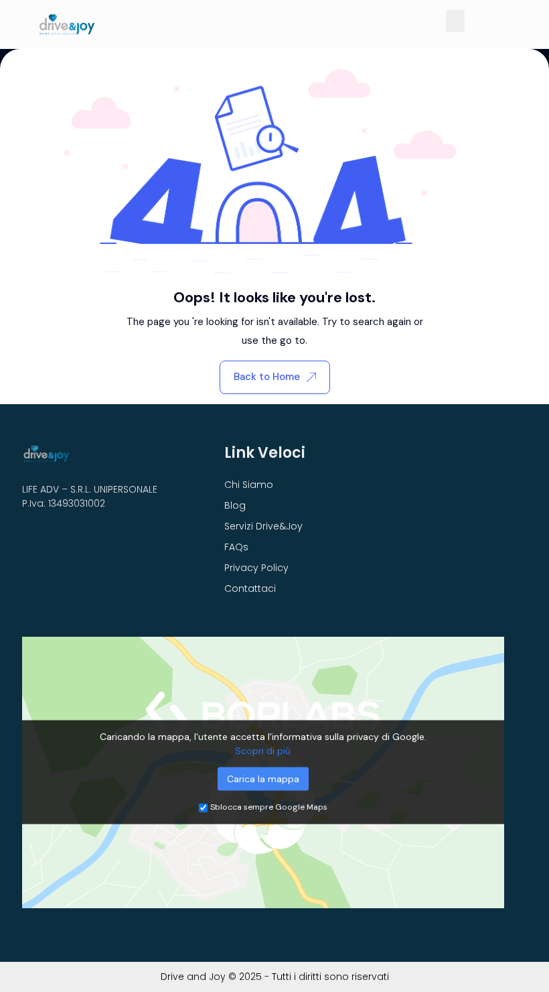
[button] (455, 21)
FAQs (236, 547)
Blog (235, 505)
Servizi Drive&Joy (263, 526)
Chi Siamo (248, 484)
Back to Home (267, 376)
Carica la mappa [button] (263, 779)
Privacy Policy (256, 567)
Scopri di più (263, 751)
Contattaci (250, 588)
